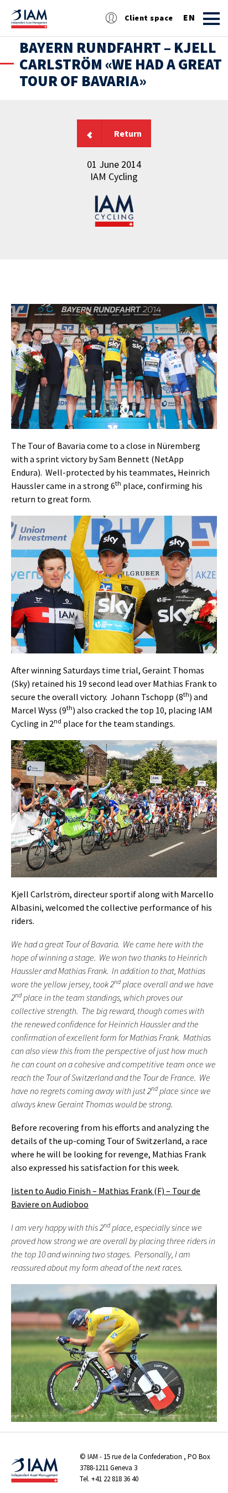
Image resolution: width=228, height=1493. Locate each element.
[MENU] (211, 18)
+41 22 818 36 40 (114, 1479)
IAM (92, 1456)
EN (189, 18)
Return (128, 133)
